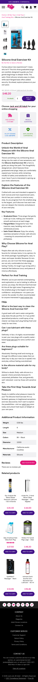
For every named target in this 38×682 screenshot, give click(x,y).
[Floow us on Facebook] (4, 605)
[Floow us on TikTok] (32, 605)
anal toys (30, 261)
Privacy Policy (19, 641)
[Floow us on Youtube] (13, 605)
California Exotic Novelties (24, 90)
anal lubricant (12, 340)
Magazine (19, 619)
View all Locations (19, 668)
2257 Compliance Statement (16, 678)
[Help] (27, 7)
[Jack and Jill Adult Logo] (11, 7)
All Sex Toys (11, 15)
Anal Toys (20, 15)
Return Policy (19, 638)
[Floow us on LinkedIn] (27, 605)
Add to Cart (10, 513)
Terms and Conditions (19, 644)
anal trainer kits (26, 297)
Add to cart (29, 98)
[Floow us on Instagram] (18, 605)
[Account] (31, 7)
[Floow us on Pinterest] (23, 605)
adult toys (26, 404)
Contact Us (19, 625)
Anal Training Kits (7, 17)
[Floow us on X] (9, 605)
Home (4, 15)
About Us (19, 616)
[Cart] (35, 7)
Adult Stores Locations (19, 622)
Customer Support (19, 635)
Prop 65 (31, 678)
